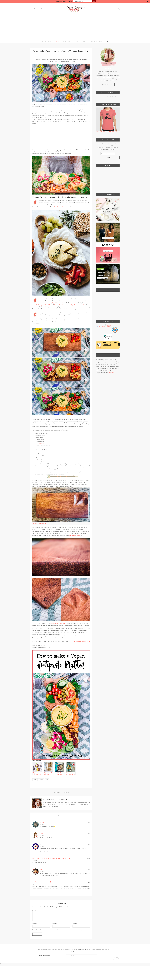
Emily (42, 869)
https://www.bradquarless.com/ (81, 641)
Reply (88, 822)
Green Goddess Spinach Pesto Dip (41, 305)
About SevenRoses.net (96, 41)
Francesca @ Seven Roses (40, 785)
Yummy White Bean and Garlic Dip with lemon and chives (70, 305)
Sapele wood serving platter (59, 623)
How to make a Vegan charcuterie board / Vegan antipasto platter (61, 51)
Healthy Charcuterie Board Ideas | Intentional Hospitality (48, 882)
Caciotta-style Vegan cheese (61, 207)
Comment (35, 910)
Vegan (66, 53)
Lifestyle (48, 41)
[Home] (42, 41)
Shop (84, 41)
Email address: (44, 956)
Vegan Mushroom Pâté (58, 303)
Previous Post (57, 792)
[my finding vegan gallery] (108, 334)
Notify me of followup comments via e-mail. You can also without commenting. (57, 930)
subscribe (67, 930)
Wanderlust (66, 41)
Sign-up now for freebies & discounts (64, 1)
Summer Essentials (74, 535)
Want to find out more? (107, 84)
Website (74, 923)
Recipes (57, 41)
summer (41, 779)
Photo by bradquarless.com (39, 523)
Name (34, 923)
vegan (47, 779)
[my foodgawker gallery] (104, 326)
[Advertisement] (75, 26)
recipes (35, 779)
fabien (42, 822)
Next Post (66, 792)
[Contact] (107, 41)
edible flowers (40, 443)
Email (54, 923)
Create (77, 41)
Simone (42, 833)
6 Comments (87, 785)
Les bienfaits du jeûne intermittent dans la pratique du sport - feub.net (51, 858)
